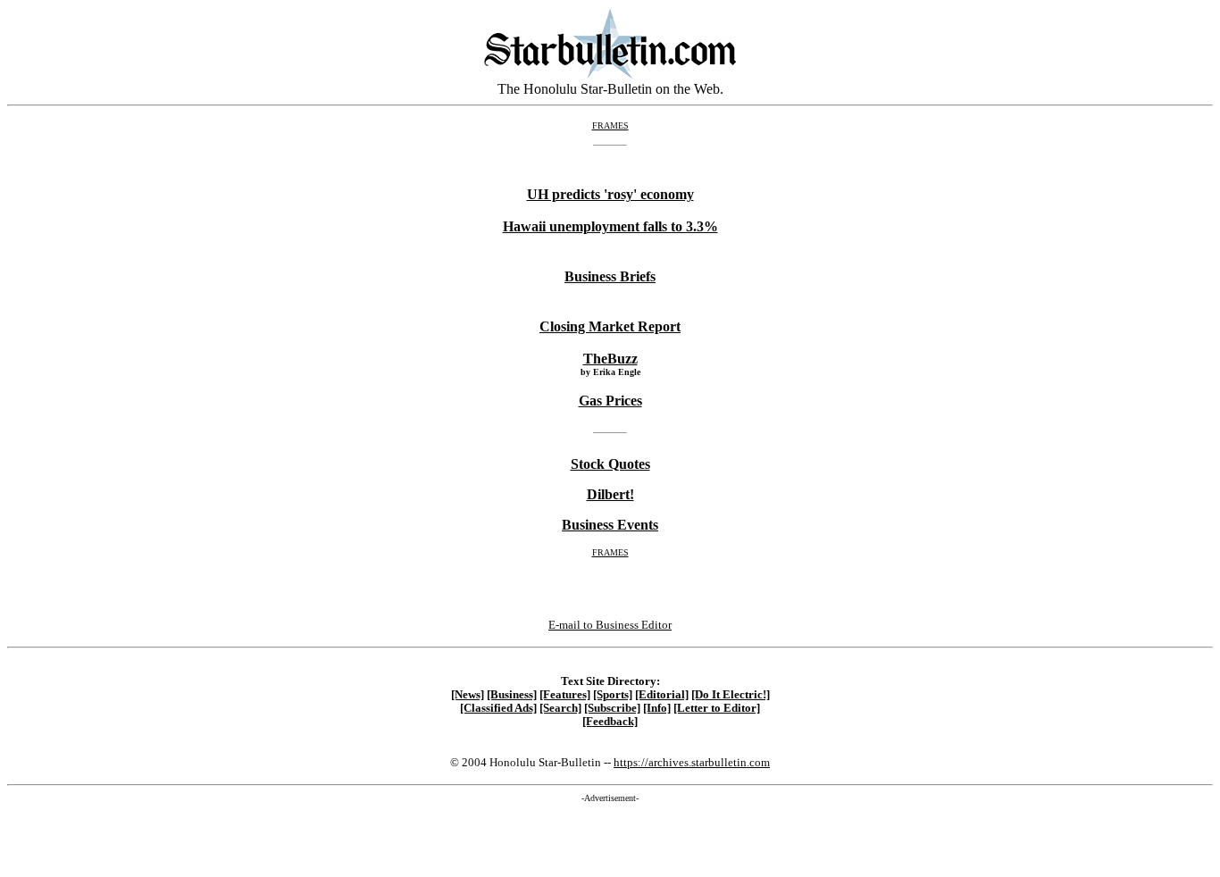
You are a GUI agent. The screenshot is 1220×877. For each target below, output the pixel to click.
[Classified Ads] (498, 708)
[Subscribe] (612, 708)
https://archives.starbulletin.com (692, 762)
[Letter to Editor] (716, 708)
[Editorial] (662, 695)
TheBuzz (610, 358)
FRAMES (610, 125)
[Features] (564, 695)
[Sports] (612, 695)
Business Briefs (610, 276)
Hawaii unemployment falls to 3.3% (610, 226)
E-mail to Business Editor (610, 624)
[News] (467, 695)
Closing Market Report (610, 326)
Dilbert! (610, 494)
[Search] (560, 708)
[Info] (657, 708)
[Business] (512, 695)
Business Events (610, 524)
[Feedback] (610, 721)
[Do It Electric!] (730, 695)
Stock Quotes (610, 464)
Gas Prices (610, 400)
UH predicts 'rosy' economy (610, 194)
